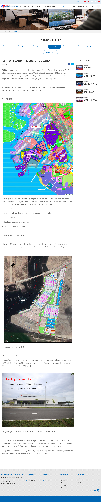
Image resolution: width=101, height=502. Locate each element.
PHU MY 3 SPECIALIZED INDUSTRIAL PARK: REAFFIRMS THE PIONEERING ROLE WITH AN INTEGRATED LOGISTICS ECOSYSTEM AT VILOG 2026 (91, 76)
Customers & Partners (83, 6)
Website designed (27, 498)
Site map (98, 499)
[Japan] (92, 1)
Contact (94, 6)
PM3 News (54, 47)
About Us (26, 6)
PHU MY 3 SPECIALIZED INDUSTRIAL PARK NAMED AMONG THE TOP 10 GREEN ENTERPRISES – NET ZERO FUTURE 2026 (91, 100)
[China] (99, 1)
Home (20, 6)
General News (69, 47)
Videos (24, 47)
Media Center (62, 6)
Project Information (37, 6)
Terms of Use (81, 499)
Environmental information (88, 47)
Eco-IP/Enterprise (50, 52)
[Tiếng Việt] (85, 1)
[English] (88, 1)
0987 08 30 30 (6, 481)
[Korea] (95, 1)
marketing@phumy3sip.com (9, 483)
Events (9, 47)
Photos (39, 47)
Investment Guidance (50, 6)
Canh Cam (36, 498)
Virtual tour (72, 6)
